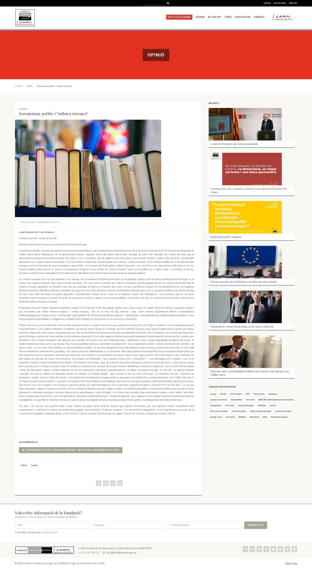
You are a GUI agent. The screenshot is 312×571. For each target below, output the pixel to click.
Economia (230, 417)
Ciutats (223, 394)
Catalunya (272, 394)
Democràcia (259, 394)
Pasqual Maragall (246, 405)
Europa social (216, 417)
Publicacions (243, 17)
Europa (34, 465)
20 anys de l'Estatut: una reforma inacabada (234, 143)
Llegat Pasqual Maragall (260, 411)
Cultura (23, 465)
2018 (247, 394)
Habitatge (261, 405)
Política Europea (239, 411)
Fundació (259, 17)
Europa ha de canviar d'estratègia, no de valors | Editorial (241, 326)
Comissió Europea (283, 411)
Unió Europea (236, 394)
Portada (18, 86)
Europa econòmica (218, 400)
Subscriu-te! (256, 525)
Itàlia (265, 417)
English (293, 3)
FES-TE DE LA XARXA (179, 17)
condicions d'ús (49, 532)
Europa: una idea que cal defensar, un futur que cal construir (243, 281)
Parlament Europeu (279, 417)
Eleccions (250, 400)
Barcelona (229, 405)
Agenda (200, 17)
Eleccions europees (219, 411)
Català (267, 3)
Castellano (280, 3)
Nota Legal (291, 563)
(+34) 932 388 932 (90, 552)
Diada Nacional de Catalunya (225, 236)
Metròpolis (254, 417)
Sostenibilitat (236, 400)
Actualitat (214, 17)
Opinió (228, 17)
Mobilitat (242, 417)
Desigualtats (216, 405)
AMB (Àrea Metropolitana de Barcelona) (276, 400)
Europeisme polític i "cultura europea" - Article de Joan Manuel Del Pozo (72, 450)
